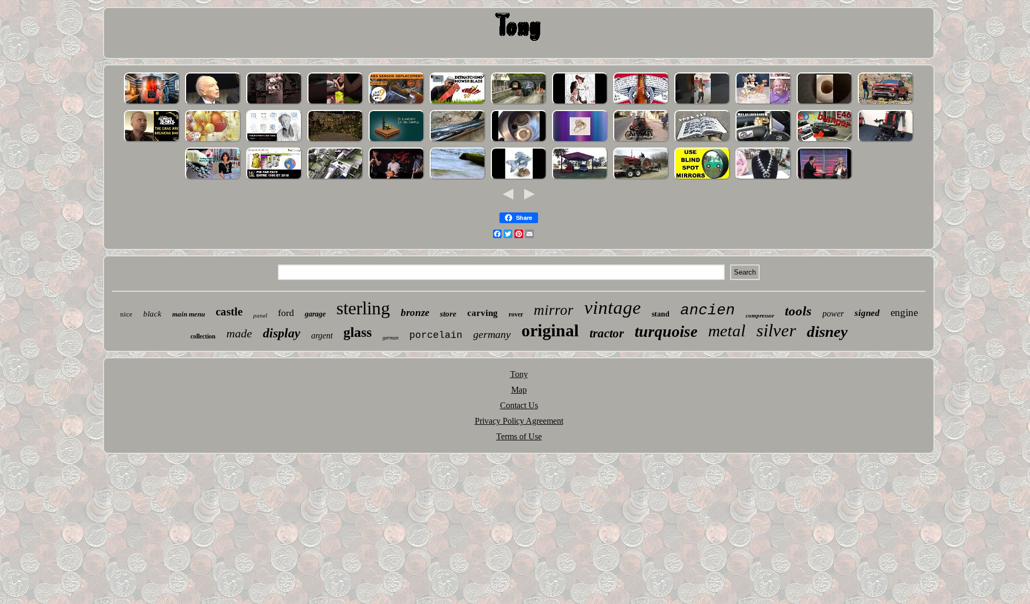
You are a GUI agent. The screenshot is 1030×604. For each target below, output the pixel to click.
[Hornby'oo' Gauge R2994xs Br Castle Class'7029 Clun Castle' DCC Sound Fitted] (518, 103)
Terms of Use (519, 436)
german (390, 338)
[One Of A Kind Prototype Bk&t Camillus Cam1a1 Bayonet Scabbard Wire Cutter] (274, 103)
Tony (519, 374)
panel (260, 315)
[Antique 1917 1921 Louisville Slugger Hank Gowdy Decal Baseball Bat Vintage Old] (824, 103)
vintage (612, 307)
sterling (363, 308)
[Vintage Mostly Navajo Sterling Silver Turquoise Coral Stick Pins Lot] (212, 178)
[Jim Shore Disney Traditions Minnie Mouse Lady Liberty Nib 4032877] (763, 103)
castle (229, 311)
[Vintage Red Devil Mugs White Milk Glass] (335, 103)
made (239, 333)
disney (827, 331)
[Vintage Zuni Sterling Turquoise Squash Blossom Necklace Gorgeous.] (763, 178)
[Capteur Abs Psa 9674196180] (396, 103)
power (833, 313)
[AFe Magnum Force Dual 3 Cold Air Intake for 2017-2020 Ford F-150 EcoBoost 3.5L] (763, 140)
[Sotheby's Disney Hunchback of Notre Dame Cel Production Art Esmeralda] (579, 103)
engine (904, 312)
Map (519, 389)
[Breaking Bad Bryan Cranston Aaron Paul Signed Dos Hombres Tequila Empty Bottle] (151, 140)
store (448, 314)
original (550, 330)
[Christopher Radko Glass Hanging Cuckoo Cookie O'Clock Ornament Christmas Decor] (212, 140)
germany (492, 334)
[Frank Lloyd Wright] (274, 140)
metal (727, 330)
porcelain (435, 335)
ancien (707, 310)
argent (322, 335)
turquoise (666, 331)
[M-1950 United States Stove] (151, 103)
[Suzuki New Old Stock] (457, 140)
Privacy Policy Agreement (519, 420)
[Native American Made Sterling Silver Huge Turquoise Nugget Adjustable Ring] (579, 140)
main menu (188, 314)
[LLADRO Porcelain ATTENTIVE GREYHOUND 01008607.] (518, 178)
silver (776, 330)
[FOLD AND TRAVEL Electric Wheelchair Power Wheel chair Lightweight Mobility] (885, 140)
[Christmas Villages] (335, 140)
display (281, 333)
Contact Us (519, 405)
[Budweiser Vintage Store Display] (641, 103)
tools (798, 311)
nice (126, 314)
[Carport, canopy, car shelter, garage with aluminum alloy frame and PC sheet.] (579, 178)
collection (203, 336)
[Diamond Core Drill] (396, 140)
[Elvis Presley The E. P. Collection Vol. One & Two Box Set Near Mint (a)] (396, 178)
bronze (415, 312)
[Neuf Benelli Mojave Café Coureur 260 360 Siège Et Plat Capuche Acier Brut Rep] (641, 140)
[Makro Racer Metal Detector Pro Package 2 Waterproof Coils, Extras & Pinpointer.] (457, 178)
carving (482, 313)
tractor (607, 333)
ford (286, 312)
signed (867, 313)
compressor (760, 315)
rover (516, 314)
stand (661, 314)
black (152, 314)
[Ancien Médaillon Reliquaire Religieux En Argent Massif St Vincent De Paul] (274, 178)
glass (357, 332)
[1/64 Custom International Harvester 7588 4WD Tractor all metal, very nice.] (641, 178)
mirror (553, 310)
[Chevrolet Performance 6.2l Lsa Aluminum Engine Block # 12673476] (885, 103)
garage (315, 314)
